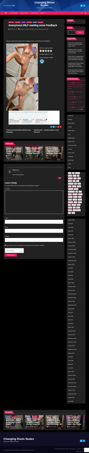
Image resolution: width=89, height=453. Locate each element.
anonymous (22, 29)
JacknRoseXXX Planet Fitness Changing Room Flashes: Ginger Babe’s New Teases (76, 65)
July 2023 (70, 356)
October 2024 (71, 301)
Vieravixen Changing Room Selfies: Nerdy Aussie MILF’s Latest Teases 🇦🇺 (13, 150)
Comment (7, 188)
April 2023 (70, 368)
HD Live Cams (24, 13)
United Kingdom (76, 210)
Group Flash (71, 130)
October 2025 (71, 257)
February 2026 (72, 242)
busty (75, 178)
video (73, 212)
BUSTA (70, 91)
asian (70, 173)
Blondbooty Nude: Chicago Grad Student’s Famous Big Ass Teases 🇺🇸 (33, 150)
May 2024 (70, 319)
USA (70, 212)
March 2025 (71, 282)
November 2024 (72, 297)
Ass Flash (70, 115)
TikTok (78, 207)
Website (7, 236)
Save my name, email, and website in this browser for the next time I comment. (25, 245)
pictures (36, 29)
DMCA (67, 448)
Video (69, 163)
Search (70, 27)
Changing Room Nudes (44, 4)
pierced (75, 197)
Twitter (44, 29)
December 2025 (72, 249)
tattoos (70, 207)
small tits (74, 204)
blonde (70, 175)
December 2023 (72, 338)
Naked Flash (17, 22)
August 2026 (71, 220)
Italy (75, 183)
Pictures (23, 22)
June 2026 (70, 227)
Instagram (71, 183)
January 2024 (71, 334)
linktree (79, 186)
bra (78, 175)
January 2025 (71, 290)
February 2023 (72, 375)
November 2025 (72, 253)
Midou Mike (71, 97)
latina (70, 186)
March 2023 (71, 371)
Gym (69, 134)
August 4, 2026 (51, 155)
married (76, 189)
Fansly (70, 181)
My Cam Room (13, 13)
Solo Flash (40, 22)
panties (80, 194)
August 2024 (71, 308)
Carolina (70, 82)
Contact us (34, 13)
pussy (80, 197)
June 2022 (70, 401)
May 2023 (70, 364)
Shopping (35, 22)
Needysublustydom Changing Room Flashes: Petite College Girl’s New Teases (75, 71)
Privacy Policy (73, 448)
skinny (80, 202)
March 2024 (71, 327)
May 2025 (70, 275)
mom (33, 29)
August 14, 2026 (12, 155)
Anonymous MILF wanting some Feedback (32, 25)
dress (79, 178)
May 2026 (70, 231)
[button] (81, 13)
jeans (79, 183)
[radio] (40, 51)
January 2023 (71, 379)
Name (7, 218)
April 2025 (70, 279)
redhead (75, 199)
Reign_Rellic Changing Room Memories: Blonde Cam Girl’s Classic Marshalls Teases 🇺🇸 (53, 149)
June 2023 (70, 360)
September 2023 (72, 349)
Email (6, 227)
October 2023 (71, 345)
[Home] (5, 13)
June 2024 (70, 316)
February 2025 (72, 286)
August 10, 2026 (32, 155)
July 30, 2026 (72, 426)
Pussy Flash (29, 22)
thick (74, 207)
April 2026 (70, 234)
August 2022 (71, 397)
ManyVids (71, 189)
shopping (40, 29)
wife (47, 29)
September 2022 (72, 393)
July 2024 (70, 312)
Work (69, 167)
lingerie (74, 186)
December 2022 (72, 382)
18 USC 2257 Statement (60, 448)
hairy (78, 181)
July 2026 (70, 223)
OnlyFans (75, 194)
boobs (74, 175)
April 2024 (70, 323)
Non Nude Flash (72, 145)
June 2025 (70, 271)
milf (30, 29)
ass (73, 173)
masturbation (71, 191)
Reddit (70, 199)
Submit (43, 13)
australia (77, 173)
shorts (75, 202)
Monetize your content (80, 451)
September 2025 (72, 260)
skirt (69, 204)
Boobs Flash (11, 22)
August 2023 (71, 353)
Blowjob (70, 119)
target (78, 204)
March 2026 (71, 238)
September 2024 (72, 305)
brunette (27, 29)
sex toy (79, 199)
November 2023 (72, 342)
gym (74, 181)
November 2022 (72, 386)
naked (70, 194)
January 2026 (71, 245)
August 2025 (71, 264)
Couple (70, 126)
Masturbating (71, 138)
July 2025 (70, 268)
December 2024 (72, 294)
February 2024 (72, 331)
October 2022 (71, 390)
